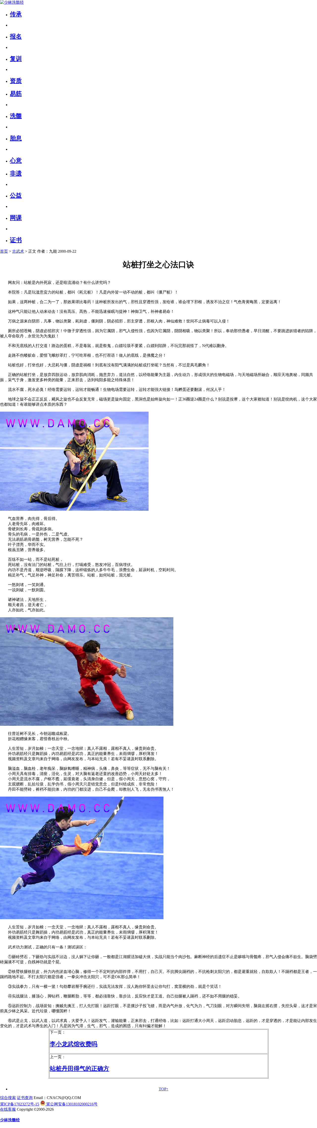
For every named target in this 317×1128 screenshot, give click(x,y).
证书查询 (25, 1098)
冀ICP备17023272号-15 (19, 1104)
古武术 (18, 251)
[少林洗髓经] (12, 2)
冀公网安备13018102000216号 (71, 1104)
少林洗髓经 (10, 1120)
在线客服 (8, 1109)
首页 (4, 251)
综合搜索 (8, 1098)
